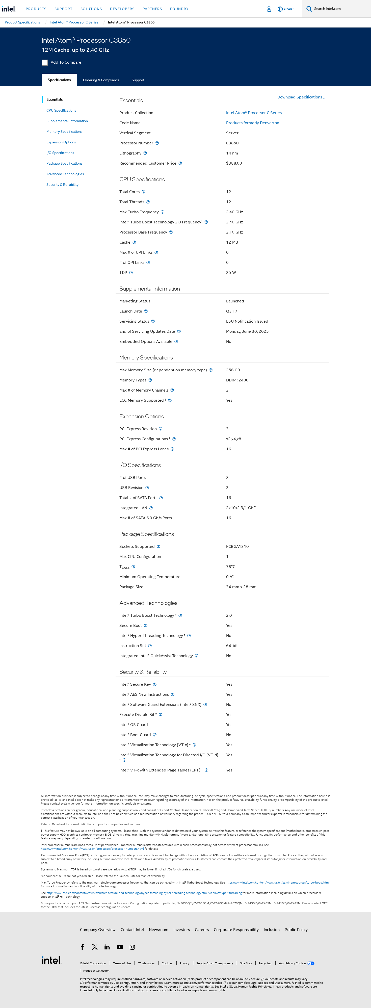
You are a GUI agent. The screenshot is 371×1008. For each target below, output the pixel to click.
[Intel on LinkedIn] (107, 947)
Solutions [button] (91, 9)
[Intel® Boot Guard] (154, 735)
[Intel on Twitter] (95, 947)
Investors (181, 929)
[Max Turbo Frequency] (162, 212)
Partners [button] (152, 9)
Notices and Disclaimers (274, 983)
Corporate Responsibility (236, 929)
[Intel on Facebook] (82, 947)
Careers (202, 929)
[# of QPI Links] (148, 262)
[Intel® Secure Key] (154, 684)
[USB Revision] (147, 487)
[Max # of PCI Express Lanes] (172, 449)
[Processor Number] (157, 143)
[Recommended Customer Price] (180, 163)
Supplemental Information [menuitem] (67, 121)
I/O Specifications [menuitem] (60, 152)
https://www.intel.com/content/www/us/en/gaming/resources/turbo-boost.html (277, 883)
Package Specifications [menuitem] (64, 163)
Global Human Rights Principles (250, 986)
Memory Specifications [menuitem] (64, 131)
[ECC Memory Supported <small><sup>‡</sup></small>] (170, 400)
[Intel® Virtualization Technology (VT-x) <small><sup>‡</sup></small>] (194, 745)
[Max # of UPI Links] (156, 252)
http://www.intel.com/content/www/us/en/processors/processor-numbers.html (92, 849)
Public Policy (296, 929)
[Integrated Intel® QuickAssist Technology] (196, 656)
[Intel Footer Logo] (52, 959)
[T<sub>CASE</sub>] (133, 566)
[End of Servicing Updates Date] (179, 331)
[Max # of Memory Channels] (172, 390)
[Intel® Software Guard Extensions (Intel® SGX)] (205, 704)
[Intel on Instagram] (132, 947)
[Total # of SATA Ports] (161, 498)
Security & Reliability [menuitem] (62, 184)
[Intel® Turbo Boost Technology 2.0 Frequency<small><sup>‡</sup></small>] (206, 222)
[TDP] (131, 272)
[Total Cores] (143, 192)
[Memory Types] (150, 380)
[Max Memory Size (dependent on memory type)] (211, 370)
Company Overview (98, 929)
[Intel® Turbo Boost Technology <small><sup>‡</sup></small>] (180, 615)
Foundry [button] (179, 9)
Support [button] (63, 9)
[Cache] (134, 242)
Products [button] (36, 9)
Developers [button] (122, 9)
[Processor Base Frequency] (171, 232)
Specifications (59, 79)
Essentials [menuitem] (54, 99)
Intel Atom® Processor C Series (254, 112)
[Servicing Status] (153, 321)
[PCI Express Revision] (160, 429)
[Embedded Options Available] (176, 341)
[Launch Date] (146, 311)
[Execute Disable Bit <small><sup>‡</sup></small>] (160, 714)
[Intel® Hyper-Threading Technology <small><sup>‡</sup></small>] (189, 635)
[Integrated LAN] (151, 508)
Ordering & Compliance (101, 80)
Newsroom (158, 929)
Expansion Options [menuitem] (61, 142)
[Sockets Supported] (158, 546)
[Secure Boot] (145, 625)
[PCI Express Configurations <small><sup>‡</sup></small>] (174, 439)
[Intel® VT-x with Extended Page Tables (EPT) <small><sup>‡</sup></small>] (206, 770)
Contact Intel (132, 929)
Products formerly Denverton (252, 122)
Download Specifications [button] (299, 97)
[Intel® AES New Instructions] (172, 694)
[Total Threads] (148, 202)
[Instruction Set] (150, 645)
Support (138, 80)
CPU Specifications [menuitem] (61, 110)
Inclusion (272, 929)
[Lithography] (145, 153)
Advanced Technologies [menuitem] (65, 174)
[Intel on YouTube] (120, 947)
